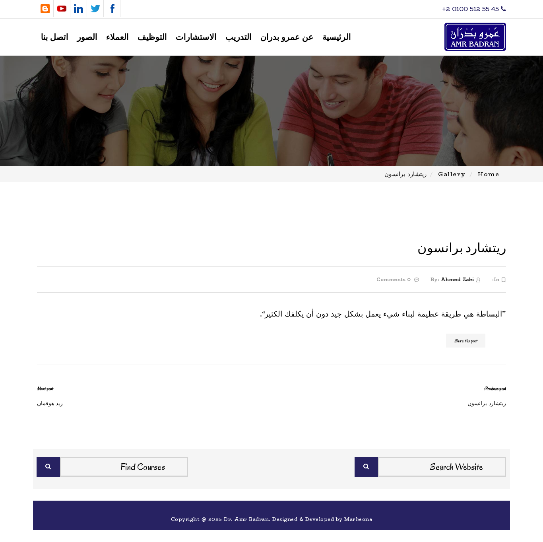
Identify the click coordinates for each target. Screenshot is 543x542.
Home (488, 174)
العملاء (117, 37)
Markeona (358, 519)
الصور (87, 37)
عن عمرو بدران (287, 37)
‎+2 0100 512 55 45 (471, 9)
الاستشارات (196, 37)
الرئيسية (336, 37)
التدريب (238, 37)
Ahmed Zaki (457, 279)
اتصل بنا (54, 37)
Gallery (452, 174)
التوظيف (152, 37)
